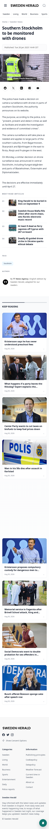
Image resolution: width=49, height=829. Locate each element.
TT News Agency (20, 278)
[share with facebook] (30, 88)
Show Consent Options (16, 740)
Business (34, 14)
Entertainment (8, 779)
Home (4, 22)
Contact (29, 787)
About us (30, 782)
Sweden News (16, 22)
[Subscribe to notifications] (43, 823)
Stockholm (8, 263)
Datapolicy (30, 764)
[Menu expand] (5, 5)
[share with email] (38, 88)
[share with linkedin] (21, 88)
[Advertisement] (24, 510)
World (24, 14)
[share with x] (13, 88)
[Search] (44, 5)
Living (16, 14)
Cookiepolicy (31, 759)
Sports (44, 14)
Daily (4, 784)
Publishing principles (35, 755)
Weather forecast (34, 769)
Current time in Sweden (33, 776)
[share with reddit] (5, 88)
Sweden (6, 14)
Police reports (8, 789)
